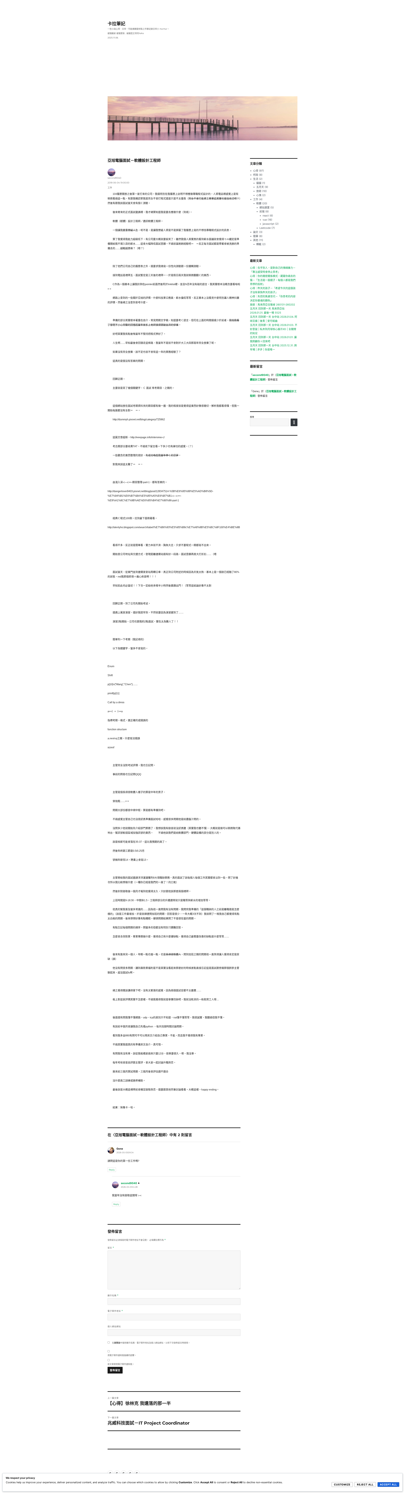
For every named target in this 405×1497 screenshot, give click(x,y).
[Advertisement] (203, 70)
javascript (271, 223)
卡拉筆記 (116, 23)
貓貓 (260, 183)
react (268, 215)
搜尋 (252, 417)
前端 (264, 211)
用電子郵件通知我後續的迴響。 (122, 1355)
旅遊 (261, 191)
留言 (111, 1247)
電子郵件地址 (115, 1311)
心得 (258, 170)
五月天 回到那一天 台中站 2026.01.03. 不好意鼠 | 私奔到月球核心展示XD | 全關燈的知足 (273, 329)
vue (267, 219)
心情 (261, 195)
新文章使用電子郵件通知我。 (121, 1364)
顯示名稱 (113, 1295)
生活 (257, 178)
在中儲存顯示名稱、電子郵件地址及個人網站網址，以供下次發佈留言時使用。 (151, 1342)
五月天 (262, 186)
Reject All (365, 1484)
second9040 (114, 177)
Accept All (388, 1484)
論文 (257, 232)
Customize (342, 1484)
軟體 (261, 203)
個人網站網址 (114, 1326)
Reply (112, 1169)
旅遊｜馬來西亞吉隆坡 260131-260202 (272, 304)
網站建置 (266, 207)
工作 (110, 187)
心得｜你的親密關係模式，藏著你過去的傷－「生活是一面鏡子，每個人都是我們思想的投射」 (273, 280)
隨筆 (257, 236)
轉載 (261, 244)
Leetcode (267, 227)
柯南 (257, 174)
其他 (258, 240)
